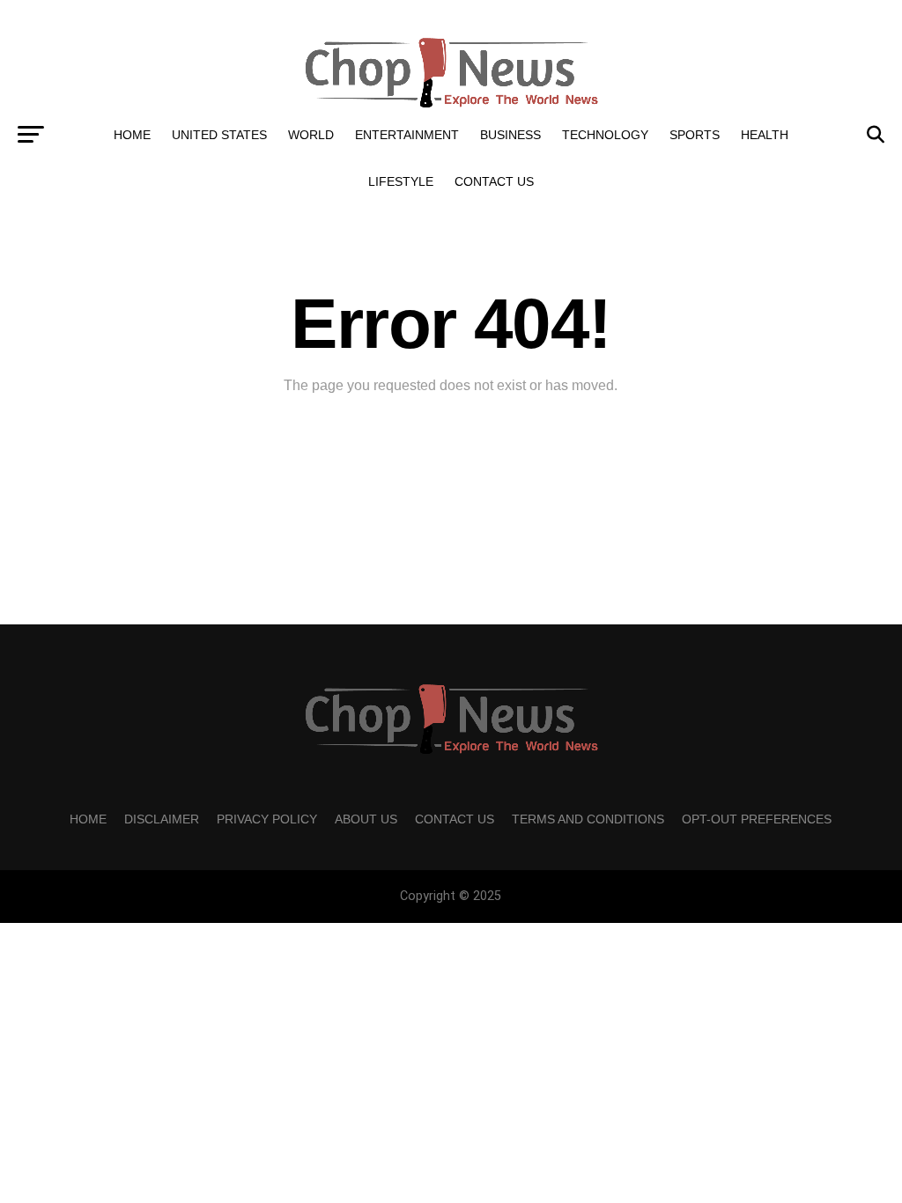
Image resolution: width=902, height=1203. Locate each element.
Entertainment (407, 135)
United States (219, 135)
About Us (366, 819)
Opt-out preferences (757, 819)
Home (132, 135)
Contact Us (494, 181)
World (311, 135)
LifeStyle (400, 181)
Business (510, 135)
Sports (694, 135)
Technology (605, 135)
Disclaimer (161, 819)
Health (764, 135)
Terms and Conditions (588, 819)
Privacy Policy (267, 819)
